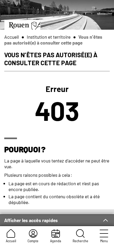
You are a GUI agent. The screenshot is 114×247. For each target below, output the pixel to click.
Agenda (55, 241)
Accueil (11, 241)
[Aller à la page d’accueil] (22, 25)
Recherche (80, 241)
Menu (104, 241)
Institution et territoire (49, 37)
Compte (33, 241)
